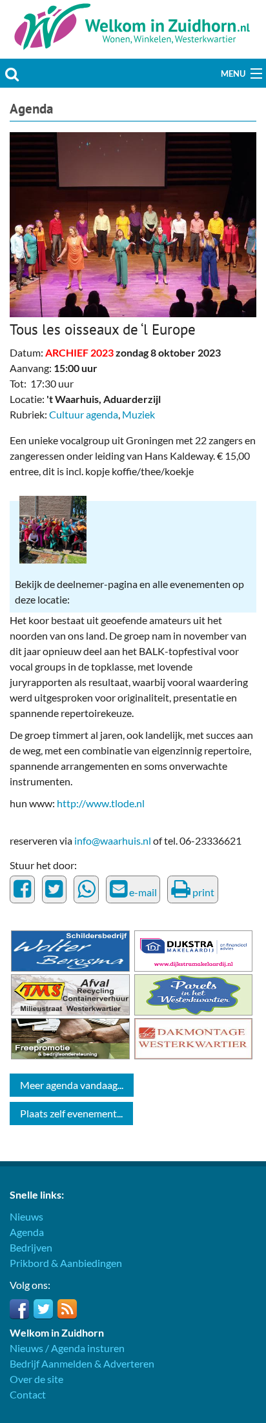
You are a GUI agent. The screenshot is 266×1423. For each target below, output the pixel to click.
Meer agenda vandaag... (71, 1085)
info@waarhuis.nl (112, 840)
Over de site (36, 1379)
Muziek (138, 414)
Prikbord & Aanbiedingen (66, 1263)
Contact (28, 1394)
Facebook (19, 1309)
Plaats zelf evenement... (71, 1113)
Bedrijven (31, 1247)
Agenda (31, 108)
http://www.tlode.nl (101, 803)
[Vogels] (133, 223)
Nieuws (26, 1216)
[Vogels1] (53, 528)
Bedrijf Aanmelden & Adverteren (82, 1363)
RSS (67, 1309)
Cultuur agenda (83, 414)
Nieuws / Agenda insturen (67, 1348)
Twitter (43, 1309)
